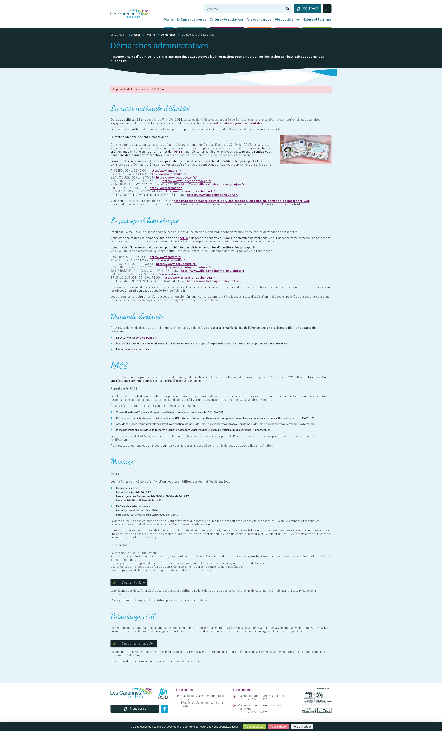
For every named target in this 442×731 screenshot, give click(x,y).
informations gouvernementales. (239, 123)
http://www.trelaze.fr (166, 188)
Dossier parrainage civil (138, 643)
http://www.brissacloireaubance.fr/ (189, 191)
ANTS (178, 151)
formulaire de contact (137, 349)
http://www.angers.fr (165, 170)
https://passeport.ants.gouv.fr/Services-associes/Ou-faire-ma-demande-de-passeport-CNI (241, 201)
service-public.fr (146, 337)
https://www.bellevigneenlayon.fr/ (212, 194)
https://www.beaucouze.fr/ (176, 177)
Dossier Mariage (133, 582)
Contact (311, 8)
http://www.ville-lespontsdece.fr (186, 181)
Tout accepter (255, 726)
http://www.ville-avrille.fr (167, 174)
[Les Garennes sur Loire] (129, 13)
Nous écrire (138, 708)
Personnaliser (301, 726)
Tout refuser (278, 726)
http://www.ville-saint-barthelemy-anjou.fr (212, 184)
